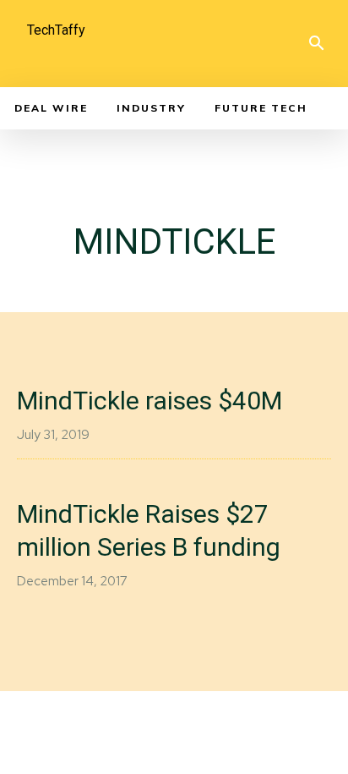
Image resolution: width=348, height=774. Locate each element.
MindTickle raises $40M (149, 400)
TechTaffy (56, 30)
